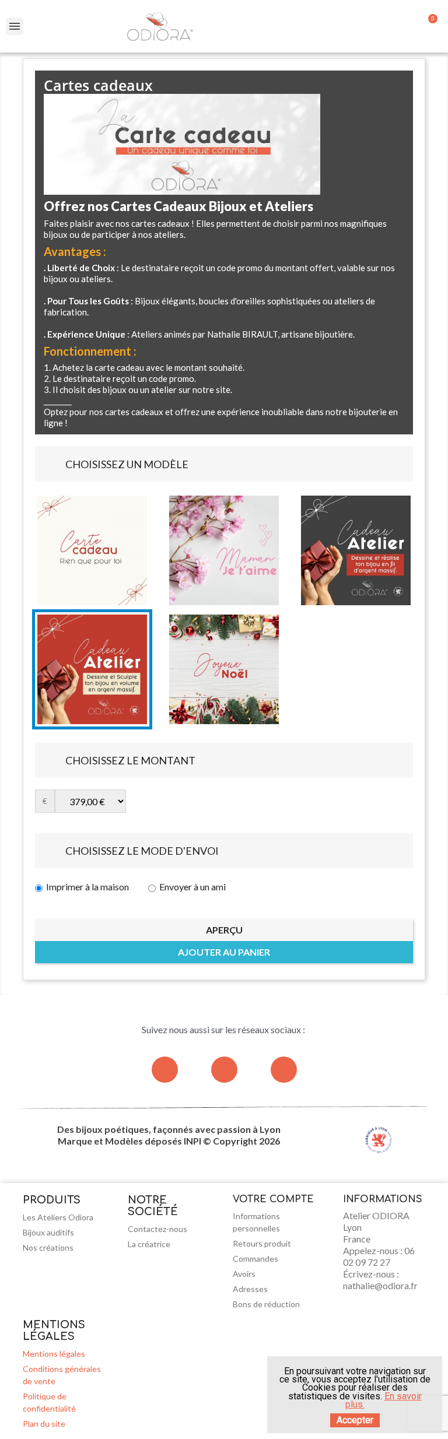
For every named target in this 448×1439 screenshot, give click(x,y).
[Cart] (429, 26)
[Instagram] (165, 1070)
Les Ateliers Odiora (58, 1217)
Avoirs (244, 1274)
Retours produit (262, 1243)
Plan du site (44, 1424)
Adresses (250, 1289)
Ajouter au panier (224, 951)
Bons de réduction (266, 1304)
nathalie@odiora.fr (380, 1285)
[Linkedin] (284, 1070)
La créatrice (149, 1244)
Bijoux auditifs (48, 1232)
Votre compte (273, 1199)
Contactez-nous (157, 1229)
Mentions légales (54, 1354)
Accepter (355, 1420)
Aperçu (224, 929)
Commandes (255, 1258)
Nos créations (48, 1247)
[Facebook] (224, 1070)
